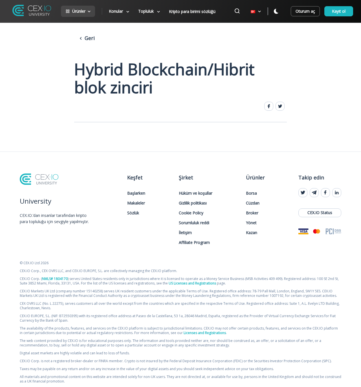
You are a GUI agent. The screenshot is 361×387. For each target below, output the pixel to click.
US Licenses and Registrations (192, 283)
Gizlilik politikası (193, 203)
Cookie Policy (191, 212)
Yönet (251, 222)
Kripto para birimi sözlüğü (192, 11)
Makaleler (136, 203)
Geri (89, 38)
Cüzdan (252, 203)
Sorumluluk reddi (194, 222)
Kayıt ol (338, 11)
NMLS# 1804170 (55, 278)
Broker (252, 212)
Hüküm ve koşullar (195, 193)
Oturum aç (305, 11)
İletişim (185, 232)
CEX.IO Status (319, 212)
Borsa (251, 193)
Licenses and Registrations (205, 332)
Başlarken (136, 193)
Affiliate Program (194, 242)
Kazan (251, 232)
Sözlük (133, 212)
